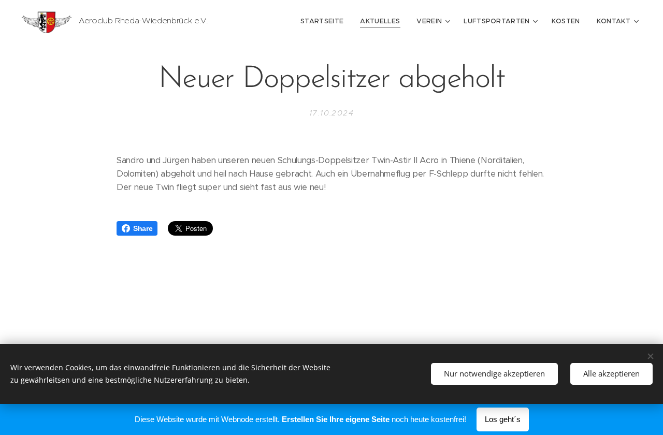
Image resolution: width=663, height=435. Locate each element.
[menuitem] (325, 21)
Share (142, 228)
